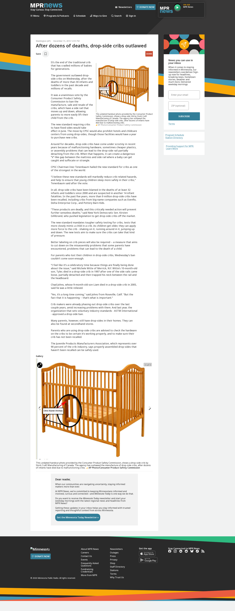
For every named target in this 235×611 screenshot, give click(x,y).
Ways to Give (100, 16)
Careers (85, 552)
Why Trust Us (117, 577)
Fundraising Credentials (87, 570)
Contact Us (86, 556)
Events (84, 559)
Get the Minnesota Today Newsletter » (78, 517)
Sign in (132, 16)
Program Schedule (174, 135)
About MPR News (90, 549)
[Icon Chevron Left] (39, 408)
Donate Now (145, 7)
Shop (112, 563)
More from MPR (89, 575)
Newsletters (116, 549)
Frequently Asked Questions (90, 564)
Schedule (81, 16)
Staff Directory (117, 566)
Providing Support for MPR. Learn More (180, 147)
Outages (114, 552)
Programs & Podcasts (58, 16)
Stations (114, 570)
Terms (171, 123)
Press (113, 556)
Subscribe (184, 116)
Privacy (113, 559)
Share (149, 53)
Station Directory (174, 138)
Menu (36, 16)
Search (118, 16)
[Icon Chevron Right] (149, 408)
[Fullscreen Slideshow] (39, 365)
